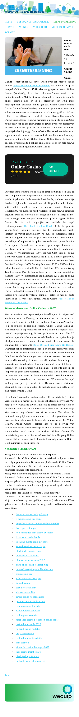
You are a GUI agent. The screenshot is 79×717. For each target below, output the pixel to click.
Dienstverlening (64, 21)
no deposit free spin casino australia (34, 532)
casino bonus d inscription (29, 638)
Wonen (23, 27)
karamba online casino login (30, 546)
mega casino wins (25, 633)
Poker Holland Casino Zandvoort (31, 85)
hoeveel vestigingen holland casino (34, 569)
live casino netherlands (28, 537)
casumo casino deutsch (28, 606)
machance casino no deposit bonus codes (37, 619)
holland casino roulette (28, 628)
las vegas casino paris (27, 528)
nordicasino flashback (27, 555)
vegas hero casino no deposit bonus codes (37, 523)
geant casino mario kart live (30, 601)
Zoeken (10, 32)
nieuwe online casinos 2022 (30, 560)
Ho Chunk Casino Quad (38, 226)
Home (8, 21)
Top (7, 674)
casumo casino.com (26, 587)
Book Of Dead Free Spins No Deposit (53, 344)
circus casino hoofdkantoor (30, 596)
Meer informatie (63, 27)
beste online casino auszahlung (32, 564)
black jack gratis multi (27, 656)
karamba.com (23, 583)
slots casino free (24, 573)
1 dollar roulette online (28, 610)
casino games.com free (27, 615)
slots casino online (25, 592)
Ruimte (9, 27)
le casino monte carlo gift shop (32, 514)
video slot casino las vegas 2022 (32, 647)
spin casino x (23, 642)
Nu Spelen (54, 169)
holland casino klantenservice (31, 661)
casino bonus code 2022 (28, 624)
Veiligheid (40, 27)
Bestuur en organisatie (33, 21)
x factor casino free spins (28, 518)
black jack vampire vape (28, 550)
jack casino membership (28, 651)
